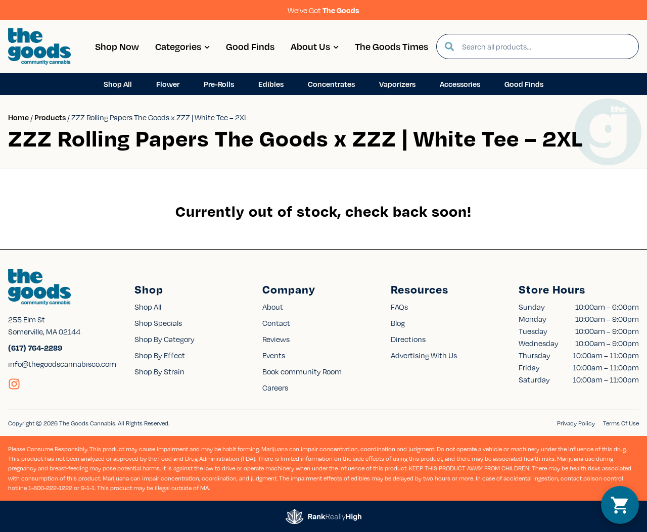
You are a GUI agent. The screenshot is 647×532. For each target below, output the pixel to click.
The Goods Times (391, 46)
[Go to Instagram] (14, 384)
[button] (620, 505)
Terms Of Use (621, 423)
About (272, 306)
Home (18, 117)
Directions (408, 339)
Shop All (147, 306)
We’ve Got (323, 10)
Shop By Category (164, 339)
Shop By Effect (159, 355)
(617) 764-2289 (35, 347)
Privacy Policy (576, 423)
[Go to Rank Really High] (323, 516)
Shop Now (117, 46)
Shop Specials (158, 322)
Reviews (276, 339)
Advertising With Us (424, 355)
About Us (310, 46)
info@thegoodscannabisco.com (62, 363)
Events (273, 355)
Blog (398, 322)
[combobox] (546, 46)
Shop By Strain (159, 371)
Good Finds (250, 46)
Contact (276, 322)
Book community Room (302, 371)
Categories (178, 46)
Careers (275, 387)
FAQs (399, 306)
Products (50, 117)
